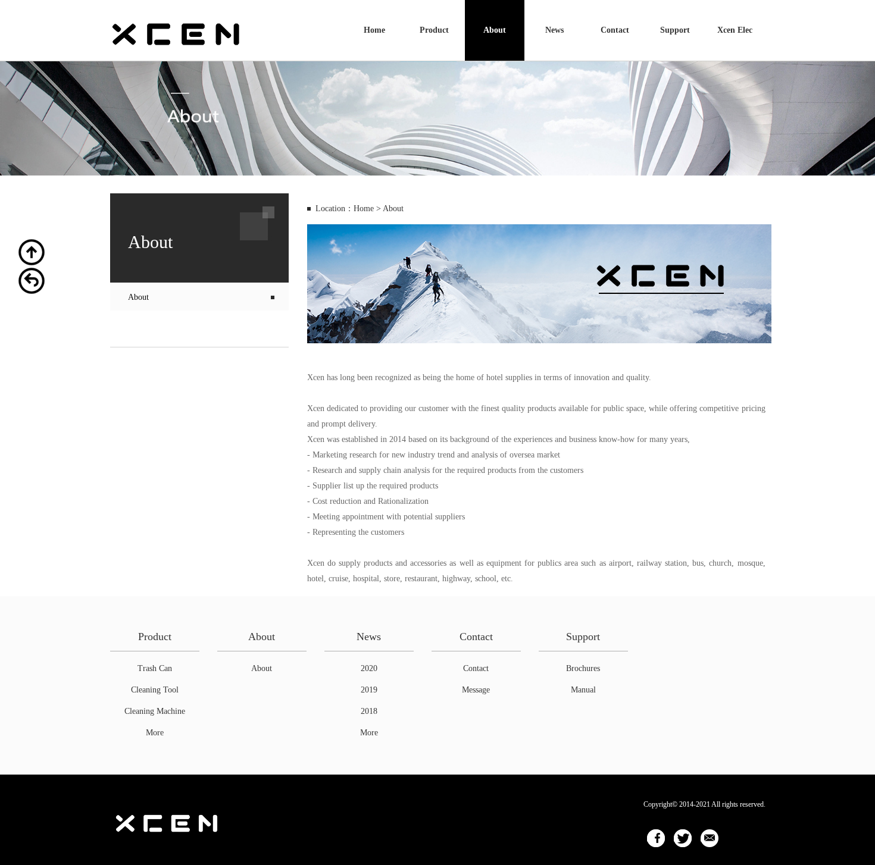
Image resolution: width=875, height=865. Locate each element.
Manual (583, 689)
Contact (615, 30)
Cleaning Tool (155, 689)
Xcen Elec (734, 30)
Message (476, 689)
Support (675, 30)
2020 (369, 668)
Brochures (583, 668)
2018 (369, 711)
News (554, 30)
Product (434, 30)
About (494, 30)
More (155, 732)
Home (374, 30)
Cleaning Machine (154, 711)
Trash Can (155, 668)
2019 (369, 689)
